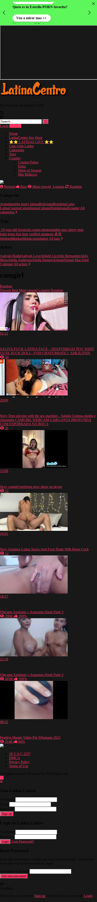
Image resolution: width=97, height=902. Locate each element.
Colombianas (29, 208)
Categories (16, 150)
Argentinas (8, 204)
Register (15, 126)
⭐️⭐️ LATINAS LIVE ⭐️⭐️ (31, 142)
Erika (22, 166)
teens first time (17, 234)
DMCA (14, 758)
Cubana (44, 208)
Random (75, 187)
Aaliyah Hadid (10, 256)
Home (13, 133)
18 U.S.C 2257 (20, 754)
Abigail (58, 260)
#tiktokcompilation (34, 238)
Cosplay (15, 158)
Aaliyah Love (31, 256)
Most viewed (41, 187)
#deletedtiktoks (10, 238)
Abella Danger (42, 260)
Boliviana (46, 204)
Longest (58, 187)
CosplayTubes (28, 162)
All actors (21, 264)
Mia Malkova (27, 174)
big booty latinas (27, 204)
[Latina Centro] (34, 98)
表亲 (57, 234)
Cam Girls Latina (21, 146)
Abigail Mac (72, 260)
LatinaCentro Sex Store (25, 138)
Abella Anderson (20, 260)
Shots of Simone (30, 170)
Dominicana (58, 208)
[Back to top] (2, 778)
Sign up (7, 814)
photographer (50, 230)
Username (7, 799)
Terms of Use (18, 766)
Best (23, 187)
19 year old (8, 230)
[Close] (93, 3)
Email (4, 804)
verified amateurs (40, 234)
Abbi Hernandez (68, 256)
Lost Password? (23, 841)
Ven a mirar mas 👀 (31, 15)
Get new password (14, 876)
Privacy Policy (19, 762)
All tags (55, 238)
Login (4, 126)
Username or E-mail (14, 871)
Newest (9, 187)
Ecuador (73, 208)
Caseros (14, 208)
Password (7, 809)
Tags (12, 154)
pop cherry (68, 230)
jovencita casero (29, 230)
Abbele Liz (49, 256)
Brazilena (59, 204)
